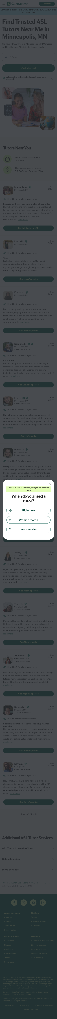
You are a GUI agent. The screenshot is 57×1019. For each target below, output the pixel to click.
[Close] (50, 484)
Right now (28, 510)
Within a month (28, 520)
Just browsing (28, 529)
